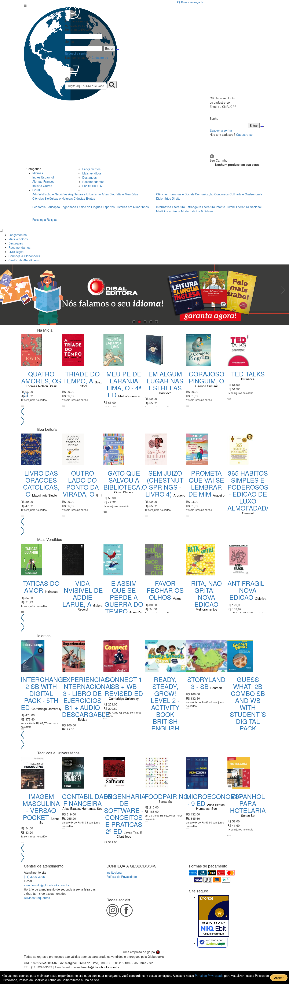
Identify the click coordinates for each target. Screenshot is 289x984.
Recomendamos (93, 182)
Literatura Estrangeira (186, 207)
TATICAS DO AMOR (41, 587)
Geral (36, 190)
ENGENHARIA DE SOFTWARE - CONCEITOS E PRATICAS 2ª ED (124, 814)
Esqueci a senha (76, 53)
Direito (176, 198)
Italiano (37, 186)
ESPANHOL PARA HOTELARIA (248, 803)
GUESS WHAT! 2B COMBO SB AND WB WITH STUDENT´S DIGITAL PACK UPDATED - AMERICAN (248, 711)
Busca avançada (192, 2)
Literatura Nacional (248, 207)
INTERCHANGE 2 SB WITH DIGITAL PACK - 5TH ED (44, 693)
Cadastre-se (100, 57)
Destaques (89, 177)
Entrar (109, 48)
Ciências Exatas (84, 198)
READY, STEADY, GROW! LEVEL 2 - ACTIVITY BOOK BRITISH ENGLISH (165, 704)
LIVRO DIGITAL (92, 186)
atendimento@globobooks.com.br (46, 885)
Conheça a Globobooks (24, 256)
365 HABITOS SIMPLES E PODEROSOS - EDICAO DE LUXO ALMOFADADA (248, 490)
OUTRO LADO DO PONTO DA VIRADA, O (81, 483)
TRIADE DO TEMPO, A (81, 377)
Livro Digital (16, 252)
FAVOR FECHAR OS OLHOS (165, 590)
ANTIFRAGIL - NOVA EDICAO (247, 590)
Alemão (37, 181)
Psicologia (39, 219)
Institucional (114, 872)
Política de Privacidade (121, 876)
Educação (54, 207)
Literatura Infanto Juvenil (218, 207)
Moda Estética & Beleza (197, 211)
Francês (48, 181)
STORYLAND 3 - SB (206, 683)
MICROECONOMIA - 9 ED (214, 800)
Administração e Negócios (50, 194)
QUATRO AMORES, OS (41, 377)
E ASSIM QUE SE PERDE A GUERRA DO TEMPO (124, 597)
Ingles (36, 177)
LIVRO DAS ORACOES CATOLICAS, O (41, 483)
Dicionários (164, 198)
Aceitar (278, 978)
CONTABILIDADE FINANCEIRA (87, 800)
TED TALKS (248, 373)
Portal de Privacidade (209, 975)
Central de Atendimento (24, 260)
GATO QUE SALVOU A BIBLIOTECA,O (125, 479)
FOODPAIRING (166, 796)
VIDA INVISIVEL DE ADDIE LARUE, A (82, 594)
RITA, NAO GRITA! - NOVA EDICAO (206, 594)
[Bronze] (213, 916)
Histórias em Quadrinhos (132, 207)
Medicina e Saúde (168, 211)
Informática (164, 207)
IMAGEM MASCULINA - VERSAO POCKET (41, 807)
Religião (52, 219)
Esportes (109, 207)
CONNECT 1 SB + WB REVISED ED (124, 686)
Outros (47, 186)
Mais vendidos (92, 173)
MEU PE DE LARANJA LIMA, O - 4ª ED (123, 384)
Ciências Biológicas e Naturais (53, 198)
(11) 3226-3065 (34, 876)
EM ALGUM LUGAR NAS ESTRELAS (165, 380)
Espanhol (47, 177)
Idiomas (37, 173)
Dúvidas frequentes (37, 898)
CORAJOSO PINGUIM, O (206, 377)
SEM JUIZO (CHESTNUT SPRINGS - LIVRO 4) (164, 483)
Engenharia (69, 207)
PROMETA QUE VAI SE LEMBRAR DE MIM (206, 483)
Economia (39, 207)
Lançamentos (91, 169)
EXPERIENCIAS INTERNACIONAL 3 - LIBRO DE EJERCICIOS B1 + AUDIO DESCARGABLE (87, 697)
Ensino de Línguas (89, 207)
